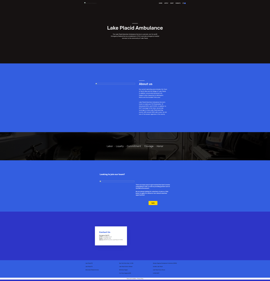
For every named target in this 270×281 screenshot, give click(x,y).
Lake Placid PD (89, 263)
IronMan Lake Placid (158, 266)
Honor (160, 146)
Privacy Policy (140, 278)
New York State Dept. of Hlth (126, 263)
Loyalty (120, 146)
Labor (110, 146)
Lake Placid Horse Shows (159, 270)
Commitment (134, 146)
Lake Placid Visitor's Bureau (125, 266)
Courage (148, 146)
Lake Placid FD (89, 266)
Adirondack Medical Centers (92, 270)
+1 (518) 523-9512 (107, 238)
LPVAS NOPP (156, 273)
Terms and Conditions (131, 278)
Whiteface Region (123, 270)
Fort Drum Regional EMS (125, 273)
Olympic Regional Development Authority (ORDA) (165, 263)
